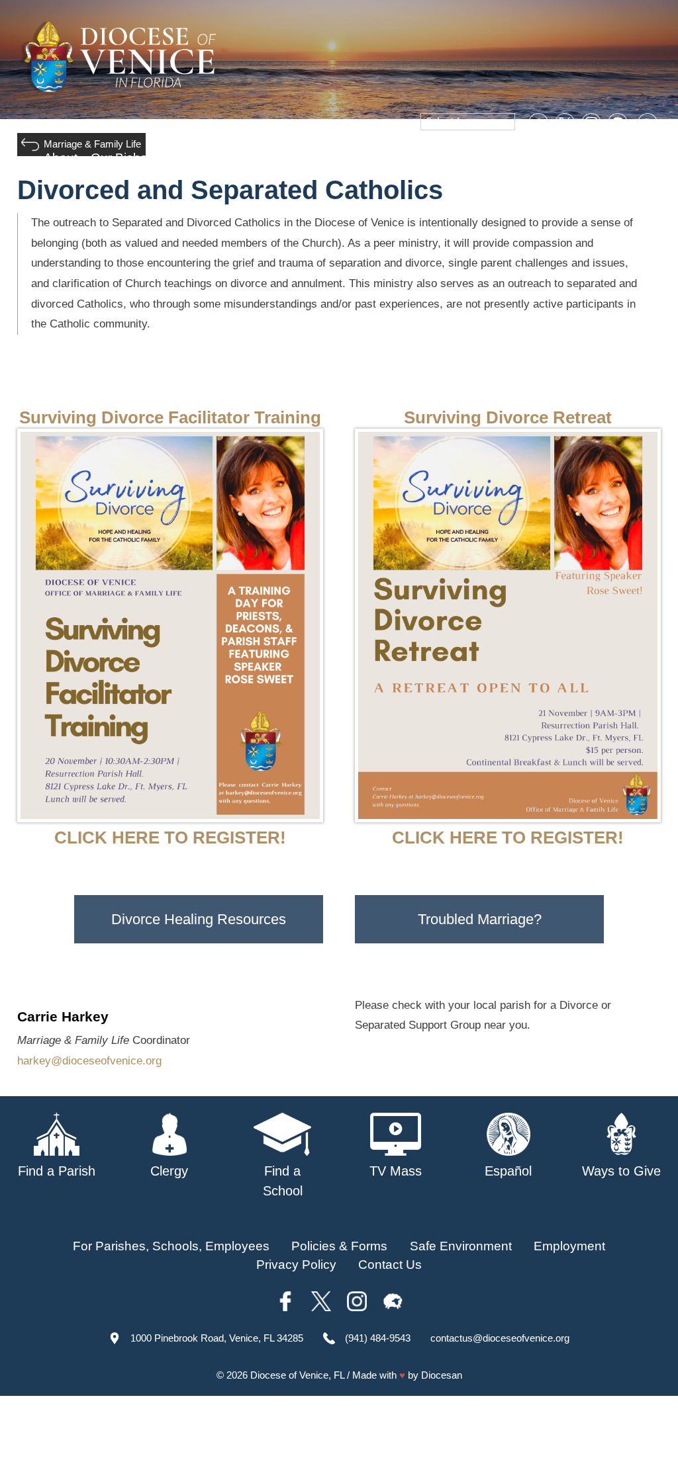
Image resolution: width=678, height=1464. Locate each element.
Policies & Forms (339, 1246)
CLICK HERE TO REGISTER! (170, 837)
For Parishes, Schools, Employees (171, 1246)
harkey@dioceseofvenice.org (89, 1061)
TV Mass (432, 158)
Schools (255, 158)
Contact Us (390, 1264)
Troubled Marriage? (480, 919)
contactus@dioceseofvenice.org (499, 1338)
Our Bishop (123, 158)
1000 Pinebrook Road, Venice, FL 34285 (216, 1338)
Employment (569, 1246)
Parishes (193, 158)
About (60, 158)
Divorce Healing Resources (198, 919)
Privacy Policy (296, 1264)
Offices (490, 158)
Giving (542, 158)
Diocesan (441, 1375)
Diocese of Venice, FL (297, 1375)
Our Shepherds (617, 158)
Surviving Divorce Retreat (508, 417)
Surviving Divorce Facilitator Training (170, 417)
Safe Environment (342, 158)
